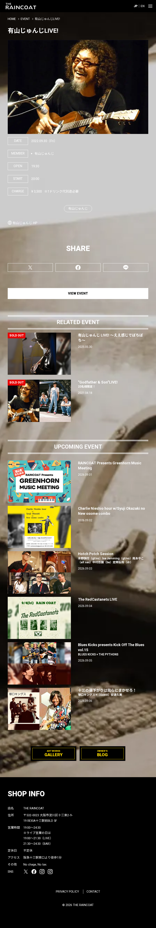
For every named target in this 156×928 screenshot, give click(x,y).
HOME (12, 19)
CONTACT (93, 891)
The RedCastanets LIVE (97, 599)
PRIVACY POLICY (67, 891)
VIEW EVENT (78, 293)
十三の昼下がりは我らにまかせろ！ (107, 692)
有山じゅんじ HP (25, 223)
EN (143, 6)
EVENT (25, 19)
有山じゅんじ (78, 208)
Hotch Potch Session (111, 558)
